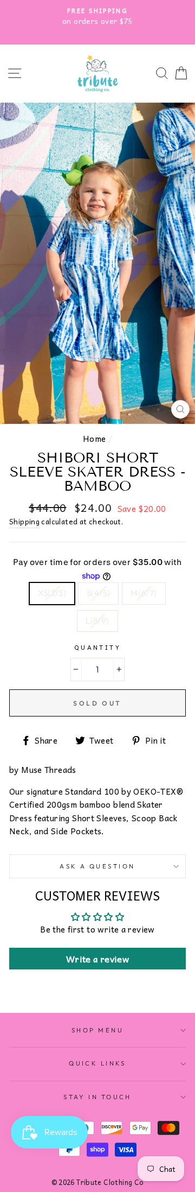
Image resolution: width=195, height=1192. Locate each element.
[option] (97, 16)
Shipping (24, 521)
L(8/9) (97, 621)
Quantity (97, 647)
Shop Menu (97, 1030)
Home (94, 438)
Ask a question (97, 866)
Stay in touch (97, 1097)
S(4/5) (98, 593)
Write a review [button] (97, 959)
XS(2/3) (52, 593)
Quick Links (97, 1063)
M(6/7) (144, 593)
